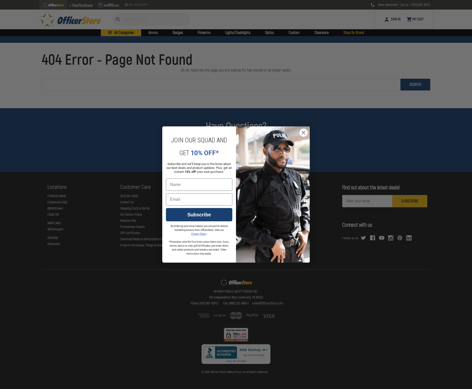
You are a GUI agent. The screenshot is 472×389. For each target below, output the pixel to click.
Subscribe (199, 214)
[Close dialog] (303, 132)
